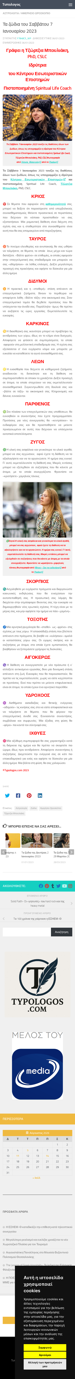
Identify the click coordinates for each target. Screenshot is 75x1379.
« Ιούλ (36, 1177)
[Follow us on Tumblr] (52, 886)
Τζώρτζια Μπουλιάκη (14, 813)
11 (17, 1156)
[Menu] (70, 4)
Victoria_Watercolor (30, 162)
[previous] (3, 852)
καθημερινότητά (56, 204)
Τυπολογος (11, 4)
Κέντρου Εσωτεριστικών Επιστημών (37, 179)
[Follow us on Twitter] (58, 886)
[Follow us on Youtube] (64, 886)
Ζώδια (34, 808)
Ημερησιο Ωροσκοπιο (35, 13)
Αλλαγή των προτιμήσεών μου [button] (45, 1364)
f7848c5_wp (24, 38)
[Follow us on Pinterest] (47, 886)
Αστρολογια (11, 13)
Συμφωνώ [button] (45, 1347)
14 (47, 1156)
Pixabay (52, 162)
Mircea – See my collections (47, 567)
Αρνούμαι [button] (45, 1354)
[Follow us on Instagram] (70, 886)
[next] (71, 852)
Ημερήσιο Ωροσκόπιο (50, 808)
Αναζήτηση (61, 932)
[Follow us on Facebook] (41, 886)
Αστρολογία (21, 808)
